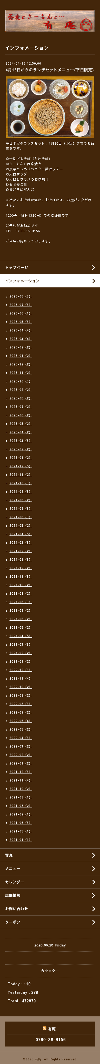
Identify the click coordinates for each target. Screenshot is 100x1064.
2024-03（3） (20, 542)
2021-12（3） (20, 772)
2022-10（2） (20, 687)
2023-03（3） (20, 644)
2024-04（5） (20, 534)
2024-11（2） (20, 474)
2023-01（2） (20, 661)
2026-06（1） (20, 313)
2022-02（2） (20, 755)
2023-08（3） (20, 602)
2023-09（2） (20, 593)
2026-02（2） (20, 347)
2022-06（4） (20, 721)
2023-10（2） (20, 585)
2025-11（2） (20, 373)
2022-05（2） (20, 729)
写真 (9, 855)
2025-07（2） (20, 407)
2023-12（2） (20, 568)
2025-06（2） (20, 415)
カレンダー (14, 881)
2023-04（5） (20, 636)
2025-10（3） (20, 381)
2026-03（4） (20, 339)
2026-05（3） (20, 322)
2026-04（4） (20, 330)
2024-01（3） (20, 559)
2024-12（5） (20, 466)
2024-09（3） (20, 491)
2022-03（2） (20, 746)
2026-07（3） (20, 305)
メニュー (13, 868)
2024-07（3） (20, 508)
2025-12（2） (20, 364)
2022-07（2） (20, 712)
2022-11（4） (20, 678)
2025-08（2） (20, 398)
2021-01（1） (20, 840)
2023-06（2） (20, 619)
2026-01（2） (20, 356)
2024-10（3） (20, 483)
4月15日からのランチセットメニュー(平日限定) (50, 69)
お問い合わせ (16, 908)
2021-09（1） (20, 797)
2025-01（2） (20, 457)
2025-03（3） (20, 440)
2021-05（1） (20, 831)
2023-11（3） (20, 576)
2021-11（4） (20, 780)
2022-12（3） (20, 670)
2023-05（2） (20, 627)
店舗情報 (13, 895)
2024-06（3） (20, 517)
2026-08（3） (20, 296)
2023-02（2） (20, 653)
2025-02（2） (20, 449)
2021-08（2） (20, 806)
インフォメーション (22, 280)
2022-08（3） (20, 704)
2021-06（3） (20, 823)
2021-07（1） (20, 814)
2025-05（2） (20, 423)
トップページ (16, 267)
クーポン (13, 922)
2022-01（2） (20, 763)
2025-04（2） (20, 432)
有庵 (38, 1059)
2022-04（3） (20, 738)
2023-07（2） (20, 610)
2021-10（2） (20, 789)
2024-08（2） (20, 500)
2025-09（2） (20, 390)
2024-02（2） (20, 551)
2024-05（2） (20, 525)
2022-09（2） (20, 695)
